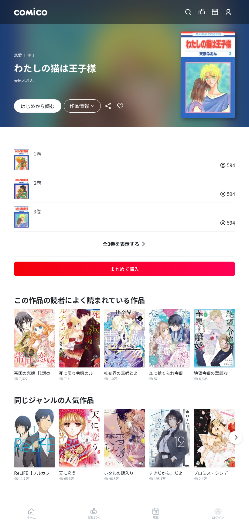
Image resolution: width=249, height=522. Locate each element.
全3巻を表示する (121, 243)
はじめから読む (38, 106)
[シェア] (108, 106)
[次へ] (235, 437)
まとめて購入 (124, 269)
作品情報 (79, 105)
